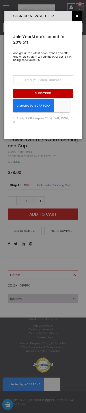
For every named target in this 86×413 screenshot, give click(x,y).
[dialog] (43, 206)
